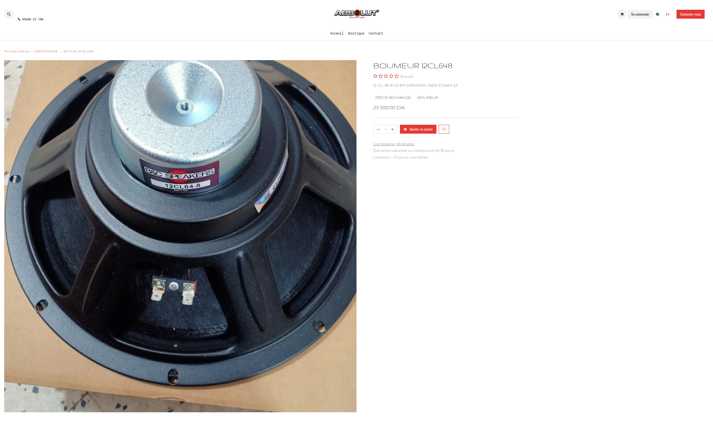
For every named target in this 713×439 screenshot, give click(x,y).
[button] (9, 14)
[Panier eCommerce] (622, 14)
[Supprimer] (377, 129)
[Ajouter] (393, 129)
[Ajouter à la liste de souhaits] (444, 129)
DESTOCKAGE (46, 51)
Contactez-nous (690, 14)
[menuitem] (657, 14)
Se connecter (640, 14)
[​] (30, 9)
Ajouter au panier (421, 129)
